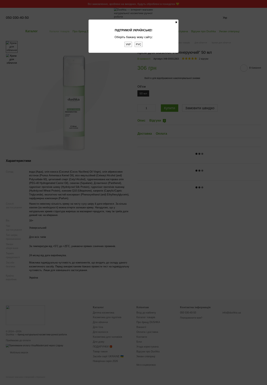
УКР (128, 44)
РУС (138, 44)
